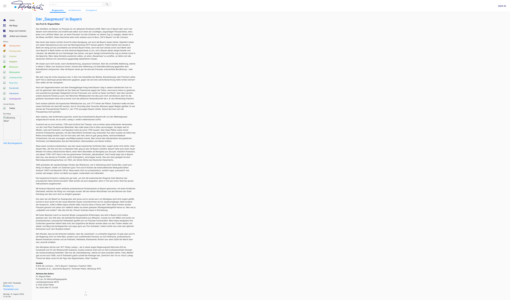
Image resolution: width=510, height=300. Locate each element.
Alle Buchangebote (12, 143)
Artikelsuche (75, 10)
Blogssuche (58, 10)
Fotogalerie (91, 10)
